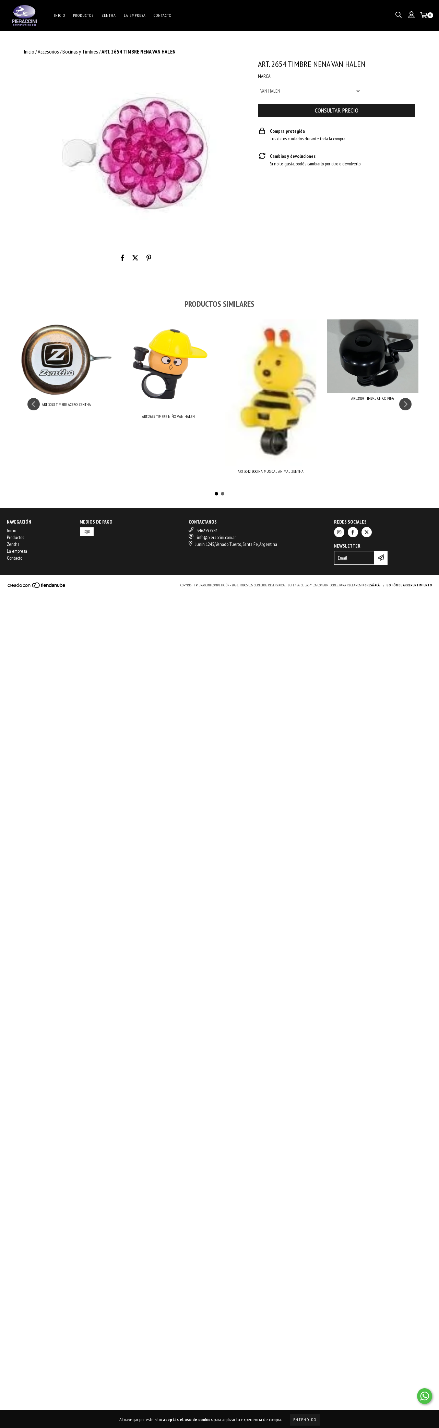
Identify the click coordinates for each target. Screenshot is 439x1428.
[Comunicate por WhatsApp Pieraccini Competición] (424, 1396)
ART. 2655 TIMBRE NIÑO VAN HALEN (168, 416)
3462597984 (207, 530)
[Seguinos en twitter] (366, 532)
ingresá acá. (371, 585)
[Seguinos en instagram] (339, 532)
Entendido (305, 1419)
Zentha (109, 15)
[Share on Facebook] (122, 257)
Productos (83, 15)
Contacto (162, 15)
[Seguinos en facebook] (353, 532)
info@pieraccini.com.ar (216, 537)
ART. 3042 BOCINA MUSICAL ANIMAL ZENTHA (271, 471)
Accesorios (48, 51)
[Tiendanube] (37, 587)
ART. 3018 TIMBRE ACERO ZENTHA (66, 404)
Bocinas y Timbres (80, 51)
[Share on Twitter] (135, 257)
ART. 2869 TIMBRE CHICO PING (372, 398)
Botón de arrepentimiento (409, 585)
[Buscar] (398, 15)
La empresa (135, 15)
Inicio (59, 15)
